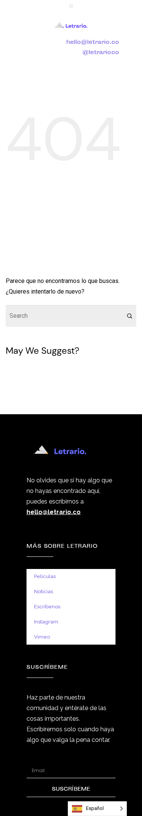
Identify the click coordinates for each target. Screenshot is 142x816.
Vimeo (42, 637)
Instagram (46, 622)
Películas (45, 576)
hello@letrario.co (92, 42)
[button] (71, 6)
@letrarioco (101, 52)
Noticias (43, 591)
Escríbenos (47, 606)
